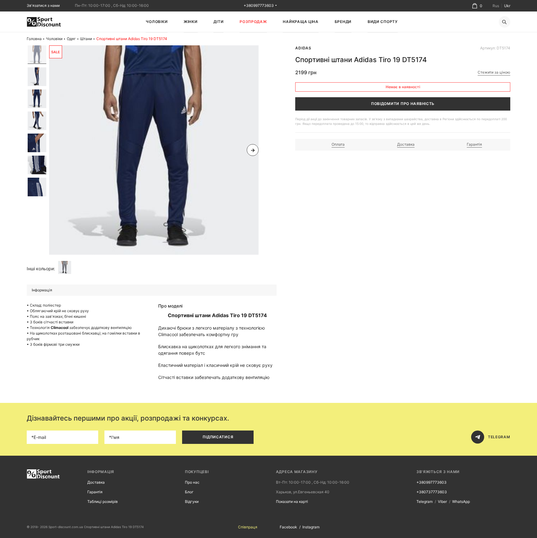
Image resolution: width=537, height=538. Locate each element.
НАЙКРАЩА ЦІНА (300, 21)
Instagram (310, 527)
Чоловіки (157, 21)
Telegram (424, 501)
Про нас (192, 482)
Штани (86, 38)
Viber (442, 501)
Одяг (71, 38)
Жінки (191, 21)
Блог (189, 492)
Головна (34, 38)
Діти (218, 21)
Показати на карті (292, 501)
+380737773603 (431, 492)
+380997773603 (259, 5)
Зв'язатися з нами (43, 5)
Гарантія (95, 492)
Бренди (343, 21)
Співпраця (247, 527)
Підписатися (218, 437)
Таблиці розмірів (102, 501)
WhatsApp (461, 501)
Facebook (288, 527)
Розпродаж (253, 21)
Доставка (96, 482)
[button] (55, 150)
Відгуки (192, 501)
